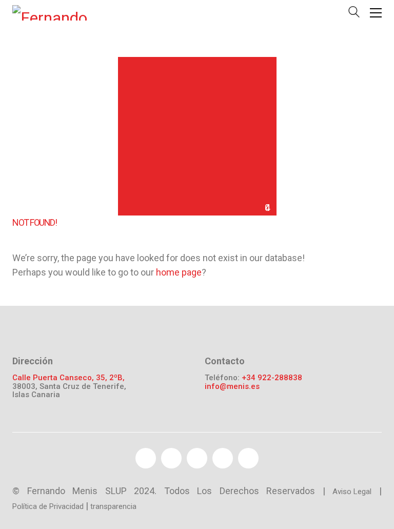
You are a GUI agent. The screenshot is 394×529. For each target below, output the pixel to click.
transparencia (113, 506)
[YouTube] (197, 458)
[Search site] (354, 14)
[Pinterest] (222, 458)
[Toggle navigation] (376, 13)
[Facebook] (145, 458)
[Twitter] (171, 458)
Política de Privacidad (48, 506)
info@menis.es (232, 386)
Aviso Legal (351, 491)
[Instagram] (248, 458)
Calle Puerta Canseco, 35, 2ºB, (68, 378)
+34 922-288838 (272, 378)
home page (179, 272)
